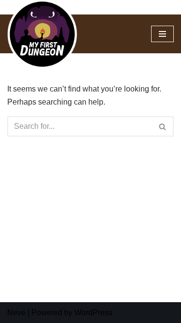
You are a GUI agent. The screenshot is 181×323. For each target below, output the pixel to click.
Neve (16, 312)
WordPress (93, 312)
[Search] (163, 126)
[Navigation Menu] (162, 34)
